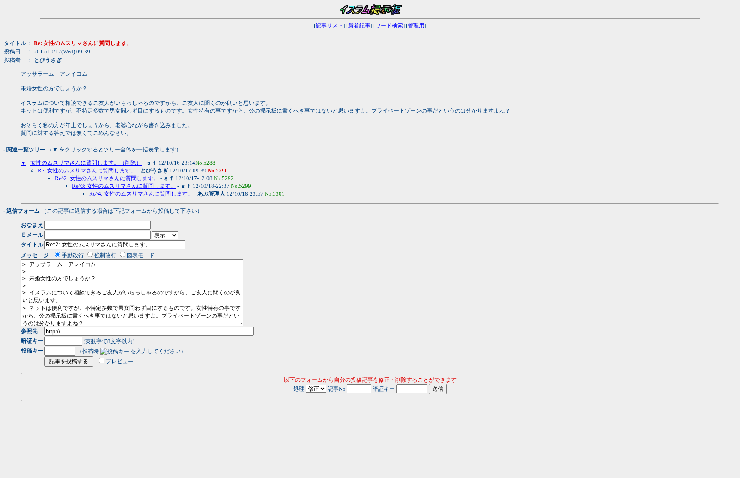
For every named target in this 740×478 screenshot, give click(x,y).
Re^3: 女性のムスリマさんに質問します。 (124, 186)
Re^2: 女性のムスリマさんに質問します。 (107, 178)
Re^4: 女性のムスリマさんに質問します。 (141, 193)
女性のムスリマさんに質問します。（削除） (86, 163)
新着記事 (359, 25)
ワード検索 (389, 25)
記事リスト (329, 25)
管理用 (416, 25)
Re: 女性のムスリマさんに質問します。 (87, 170)
